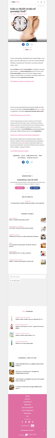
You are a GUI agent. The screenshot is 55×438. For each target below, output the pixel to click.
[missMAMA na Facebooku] (22, 421)
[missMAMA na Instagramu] (32, 421)
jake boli (39, 109)
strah (19, 71)
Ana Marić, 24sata (22, 14)
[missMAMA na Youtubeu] (29, 421)
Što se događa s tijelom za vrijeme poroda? (22, 81)
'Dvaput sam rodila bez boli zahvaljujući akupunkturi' (25, 135)
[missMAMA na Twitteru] (25, 421)
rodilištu (12, 127)
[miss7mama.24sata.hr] (14, 2)
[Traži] (38, 2)
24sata (15, 14)
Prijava (36, 187)
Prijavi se (20, 187)
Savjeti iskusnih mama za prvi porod (20, 115)
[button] (44, 2)
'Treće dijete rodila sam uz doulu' (19, 151)
